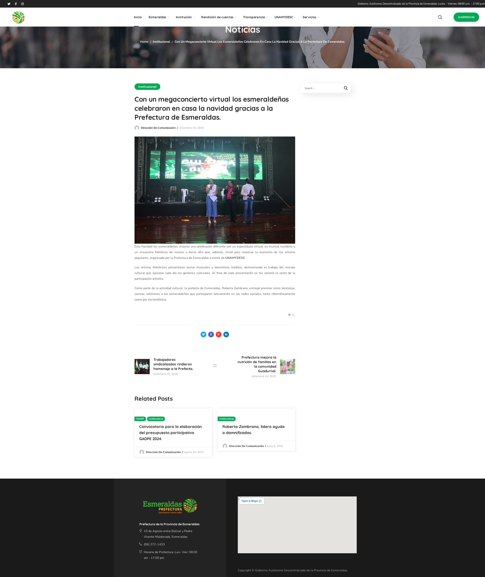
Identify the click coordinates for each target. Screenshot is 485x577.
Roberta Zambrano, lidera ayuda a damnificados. (253, 429)
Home (144, 42)
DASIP (140, 419)
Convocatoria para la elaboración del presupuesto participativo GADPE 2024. (170, 432)
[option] (173, 432)
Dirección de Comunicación (158, 128)
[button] (440, 17)
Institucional (161, 42)
